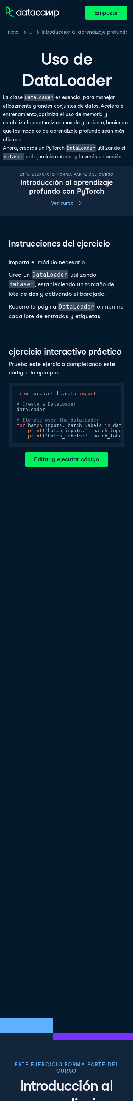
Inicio (12, 32)
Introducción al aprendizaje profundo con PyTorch (84, 32)
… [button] (30, 32)
